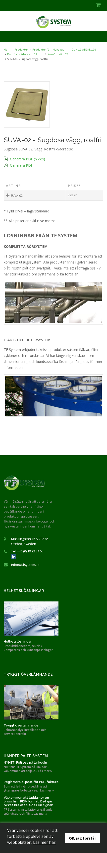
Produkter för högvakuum (49, 49)
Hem (7, 49)
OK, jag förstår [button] (82, 838)
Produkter (21, 49)
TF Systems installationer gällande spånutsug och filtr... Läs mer (28, 812)
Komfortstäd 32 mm (61, 54)
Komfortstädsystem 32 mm (25, 54)
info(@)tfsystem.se (25, 564)
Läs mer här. (44, 842)
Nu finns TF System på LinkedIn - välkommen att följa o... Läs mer (27, 769)
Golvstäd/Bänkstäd (83, 49)
